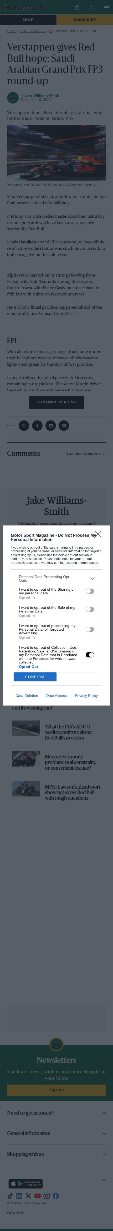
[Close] (100, 536)
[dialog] (56, 615)
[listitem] (56, 578)
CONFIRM (35, 677)
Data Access (56, 695)
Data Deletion (27, 695)
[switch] (90, 591)
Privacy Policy (86, 695)
